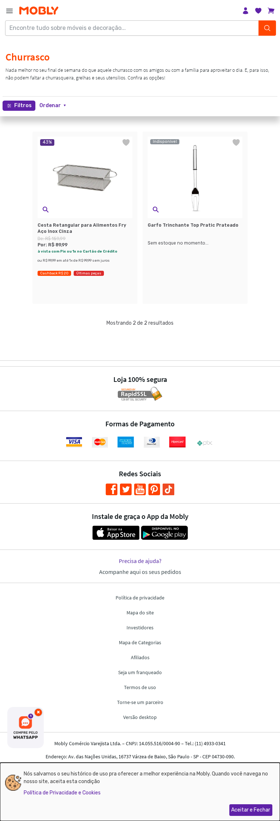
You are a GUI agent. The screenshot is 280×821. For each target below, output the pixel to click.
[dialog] (140, 792)
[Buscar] (267, 28)
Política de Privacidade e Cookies (62, 793)
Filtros (23, 105)
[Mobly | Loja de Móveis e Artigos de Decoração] (38, 11)
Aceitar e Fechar (250, 810)
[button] (52, 105)
